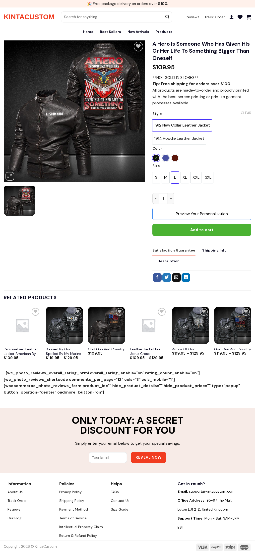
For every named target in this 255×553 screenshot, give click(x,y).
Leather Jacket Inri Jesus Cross (145, 351)
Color (157, 148)
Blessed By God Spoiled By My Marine (63, 351)
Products (164, 31)
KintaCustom (29, 16)
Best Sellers (110, 31)
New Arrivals (138, 31)
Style (157, 114)
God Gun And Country (106, 349)
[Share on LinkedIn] (186, 277)
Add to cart (202, 229)
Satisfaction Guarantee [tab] (173, 250)
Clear (246, 113)
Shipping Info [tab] (214, 250)
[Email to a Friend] (176, 277)
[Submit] (167, 16)
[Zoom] (9, 176)
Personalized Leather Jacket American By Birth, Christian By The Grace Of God (21, 351)
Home (88, 31)
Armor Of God (183, 349)
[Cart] (248, 16)
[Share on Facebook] (157, 277)
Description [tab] (169, 261)
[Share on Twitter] (166, 277)
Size (156, 166)
